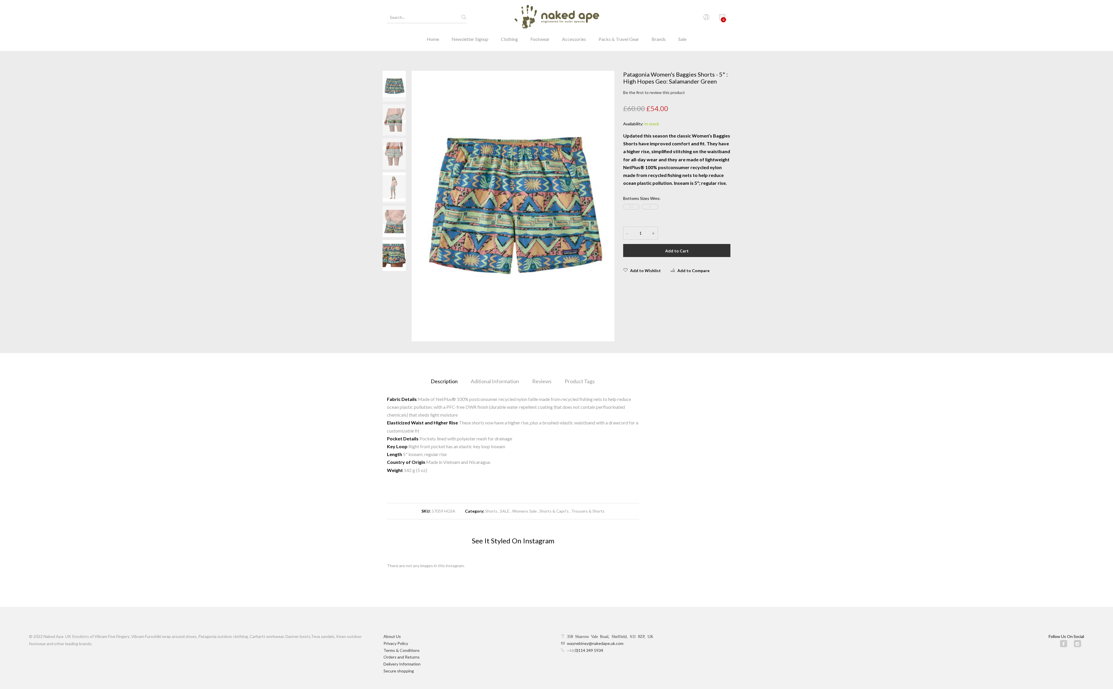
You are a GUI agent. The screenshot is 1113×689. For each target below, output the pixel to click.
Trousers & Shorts (588, 511)
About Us (392, 636)
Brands (659, 39)
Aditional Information (495, 381)
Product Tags (580, 381)
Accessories (574, 39)
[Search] (464, 17)
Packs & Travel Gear (619, 39)
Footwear (540, 39)
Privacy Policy (395, 643)
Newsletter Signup (470, 39)
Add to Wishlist (645, 270)
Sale (682, 39)
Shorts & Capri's (554, 511)
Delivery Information (402, 663)
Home (433, 39)
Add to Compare (693, 270)
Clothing (509, 39)
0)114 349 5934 (589, 650)
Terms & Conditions (401, 650)
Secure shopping (398, 670)
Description (444, 381)
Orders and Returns (401, 656)
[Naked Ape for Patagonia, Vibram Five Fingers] (556, 17)
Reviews (542, 381)
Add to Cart (677, 250)
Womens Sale (524, 511)
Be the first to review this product (654, 92)
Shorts (491, 511)
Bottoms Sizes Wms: (642, 198)
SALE (505, 511)
